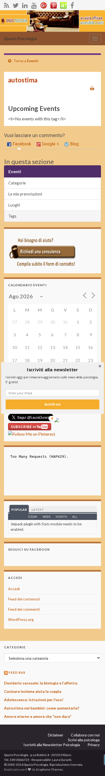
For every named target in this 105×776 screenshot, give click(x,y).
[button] (52, 370)
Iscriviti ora (53, 404)
